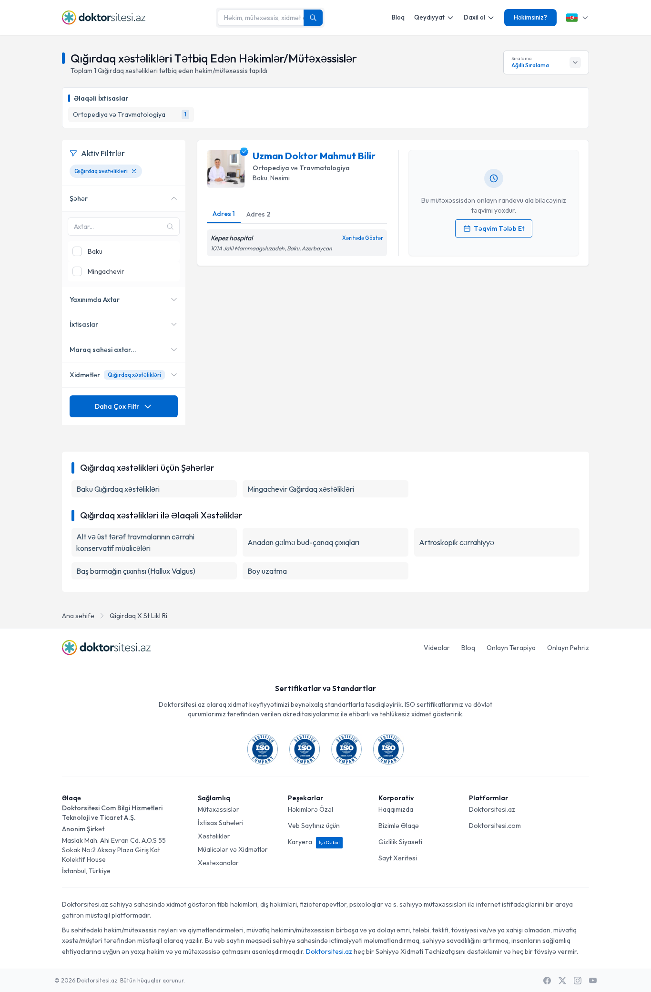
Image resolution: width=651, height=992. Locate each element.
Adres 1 (224, 213)
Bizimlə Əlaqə (398, 825)
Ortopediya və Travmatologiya (301, 168)
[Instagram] (577, 980)
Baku (260, 178)
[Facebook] (547, 980)
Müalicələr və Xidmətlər (233, 849)
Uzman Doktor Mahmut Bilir (314, 156)
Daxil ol (474, 17)
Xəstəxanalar (218, 862)
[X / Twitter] (562, 980)
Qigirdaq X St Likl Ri (138, 615)
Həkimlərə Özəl (310, 809)
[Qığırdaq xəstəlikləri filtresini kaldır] (134, 171)
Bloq (398, 17)
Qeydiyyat (429, 17)
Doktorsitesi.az (492, 809)
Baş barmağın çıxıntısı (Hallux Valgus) (135, 571)
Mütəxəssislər (218, 809)
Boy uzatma (267, 571)
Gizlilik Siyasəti (400, 841)
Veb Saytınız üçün (314, 825)
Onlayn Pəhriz (568, 647)
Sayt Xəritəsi (397, 858)
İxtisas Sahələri (221, 822)
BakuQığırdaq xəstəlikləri (118, 489)
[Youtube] (593, 980)
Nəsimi (280, 178)
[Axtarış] (313, 18)
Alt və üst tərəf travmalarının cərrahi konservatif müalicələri (135, 542)
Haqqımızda (395, 809)
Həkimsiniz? (530, 17)
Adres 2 (258, 214)
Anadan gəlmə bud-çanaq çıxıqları (303, 542)
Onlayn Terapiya (511, 647)
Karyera (314, 841)
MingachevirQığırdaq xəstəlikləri (300, 489)
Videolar (437, 647)
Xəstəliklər (214, 836)
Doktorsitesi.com (495, 825)
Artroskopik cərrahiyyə (456, 542)
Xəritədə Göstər (362, 238)
